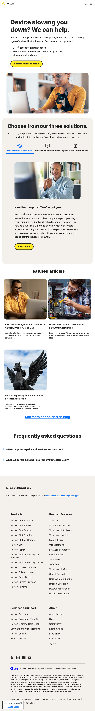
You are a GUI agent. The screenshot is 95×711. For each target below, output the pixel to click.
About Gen (14, 699)
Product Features (60, 514)
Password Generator (60, 593)
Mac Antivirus (56, 540)
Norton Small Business (22, 577)
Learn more (24, 246)
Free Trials (54, 633)
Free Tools (54, 638)
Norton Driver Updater (22, 572)
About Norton (56, 614)
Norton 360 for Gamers (23, 540)
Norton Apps (56, 628)
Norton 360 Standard (21, 525)
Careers (37, 699)
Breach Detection (58, 583)
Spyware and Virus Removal (25, 628)
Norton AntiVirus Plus (21, 520)
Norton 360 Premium (21, 535)
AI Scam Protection (59, 525)
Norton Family (17, 549)
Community (55, 624)
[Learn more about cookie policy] (20, 703)
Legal (45, 699)
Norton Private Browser (23, 582)
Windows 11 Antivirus (60, 535)
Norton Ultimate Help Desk (24, 624)
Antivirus (53, 520)
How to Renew (18, 638)
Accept (10, 707)
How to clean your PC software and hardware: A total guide (66, 326)
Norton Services (19, 614)
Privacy (53, 699)
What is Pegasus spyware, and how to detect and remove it (24, 397)
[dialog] (13, 705)
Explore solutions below (26, 63)
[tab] (20, 148)
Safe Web (54, 559)
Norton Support (19, 633)
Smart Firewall (57, 574)
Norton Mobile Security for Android (24, 556)
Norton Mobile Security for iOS (26, 562)
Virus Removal (57, 544)
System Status (29, 703)
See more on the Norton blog (47, 417)
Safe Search (55, 564)
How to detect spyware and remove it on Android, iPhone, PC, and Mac (25, 326)
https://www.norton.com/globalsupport (62, 495)
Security (62, 699)
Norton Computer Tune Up (24, 619)
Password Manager (59, 588)
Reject (16, 707)
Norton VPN (16, 544)
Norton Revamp (18, 586)
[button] (47, 449)
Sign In (52, 643)
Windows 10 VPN (58, 569)
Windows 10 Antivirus (60, 530)
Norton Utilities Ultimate (23, 567)
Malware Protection (59, 549)
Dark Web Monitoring (60, 579)
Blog (51, 619)
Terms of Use (74, 699)
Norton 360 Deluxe (20, 530)
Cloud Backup (56, 554)
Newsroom (26, 699)
